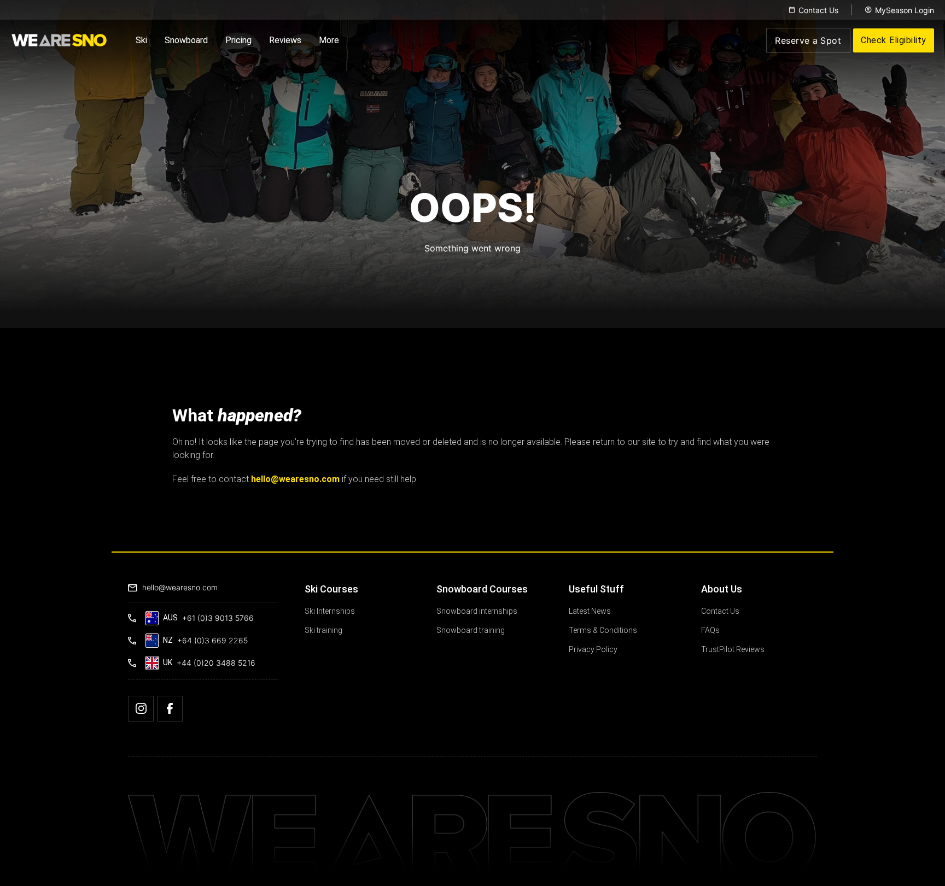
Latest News (590, 611)
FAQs (710, 630)
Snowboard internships (476, 611)
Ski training (323, 630)
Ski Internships (330, 611)
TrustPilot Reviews (733, 649)
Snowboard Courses (482, 589)
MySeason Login (904, 10)
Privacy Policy (593, 649)
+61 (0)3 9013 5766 (218, 618)
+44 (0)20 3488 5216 (216, 662)
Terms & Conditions (603, 630)
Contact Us (818, 10)
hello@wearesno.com (180, 587)
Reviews (285, 40)
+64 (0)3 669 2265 (212, 640)
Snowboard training (470, 630)
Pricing (238, 40)
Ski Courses (331, 589)
